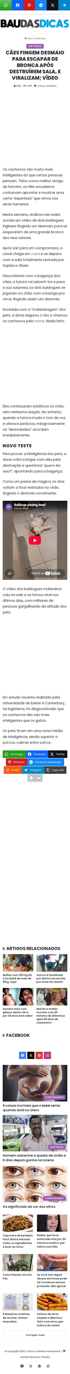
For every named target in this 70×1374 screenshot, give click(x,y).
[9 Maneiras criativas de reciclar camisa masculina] (18, 1301)
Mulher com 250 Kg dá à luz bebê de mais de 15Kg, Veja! (17, 978)
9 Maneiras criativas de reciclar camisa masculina (16, 1317)
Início (30, 38)
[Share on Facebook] (17, 5)
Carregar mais (35, 1335)
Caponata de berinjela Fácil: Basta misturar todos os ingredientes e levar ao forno (18, 1241)
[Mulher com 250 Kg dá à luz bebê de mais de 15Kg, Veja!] (18, 963)
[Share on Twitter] (52, 5)
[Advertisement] (35, 130)
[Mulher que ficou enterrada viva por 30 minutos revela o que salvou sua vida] (52, 1223)
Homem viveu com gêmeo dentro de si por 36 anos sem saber (18, 1012)
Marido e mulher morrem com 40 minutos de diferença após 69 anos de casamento (50, 1015)
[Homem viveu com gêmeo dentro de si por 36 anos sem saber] (18, 996)
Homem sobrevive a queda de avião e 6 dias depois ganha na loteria (34, 1157)
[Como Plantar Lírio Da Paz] (18, 1262)
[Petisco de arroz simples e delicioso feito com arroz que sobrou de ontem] (52, 1301)
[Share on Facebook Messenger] (41, 5)
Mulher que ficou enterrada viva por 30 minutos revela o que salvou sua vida (51, 1241)
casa (35, 253)
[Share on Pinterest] (29, 5)
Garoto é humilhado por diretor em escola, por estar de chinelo (51, 978)
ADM (18, 85)
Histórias (41, 38)
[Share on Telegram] (64, 5)
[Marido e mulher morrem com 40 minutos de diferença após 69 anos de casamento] (51, 996)
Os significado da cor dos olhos (29, 1206)
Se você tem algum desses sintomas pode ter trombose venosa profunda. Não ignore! (52, 1280)
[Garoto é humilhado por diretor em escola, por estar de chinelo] (51, 963)
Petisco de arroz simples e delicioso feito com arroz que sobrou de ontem (50, 1319)
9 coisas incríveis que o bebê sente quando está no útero (31, 1107)
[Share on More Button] (31, 778)
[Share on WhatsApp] (6, 5)
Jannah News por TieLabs (35, 1357)
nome (40, 321)
